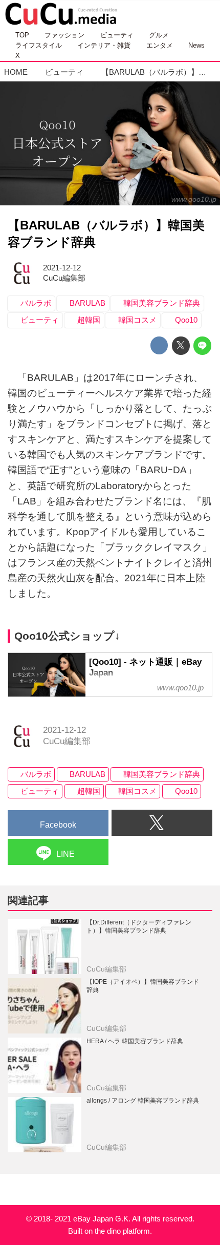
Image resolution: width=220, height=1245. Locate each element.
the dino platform (122, 1231)
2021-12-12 (62, 267)
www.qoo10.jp (193, 199)
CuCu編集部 (64, 277)
